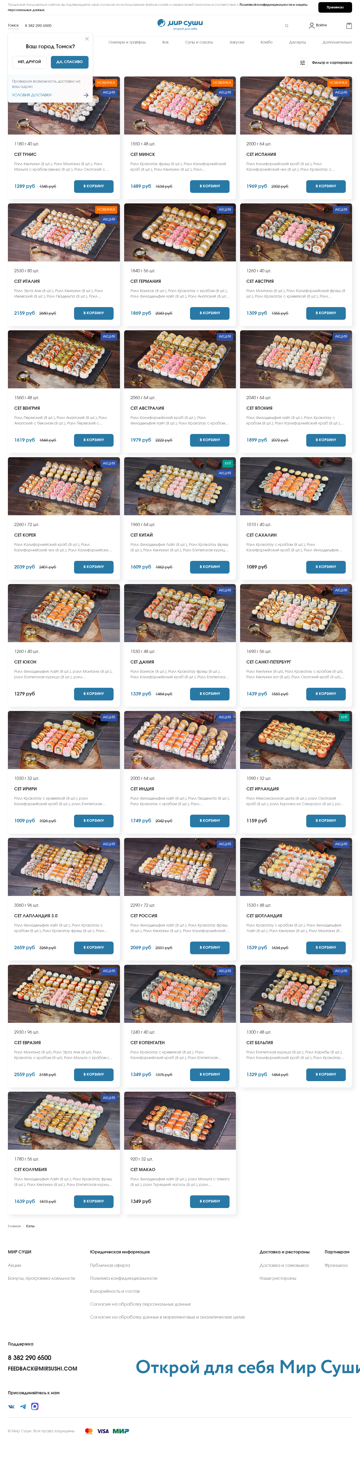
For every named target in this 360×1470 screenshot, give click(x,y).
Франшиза (336, 1265)
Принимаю (335, 7)
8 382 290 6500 (38, 26)
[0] (341, 26)
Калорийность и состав (115, 1291)
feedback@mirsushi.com (42, 1369)
